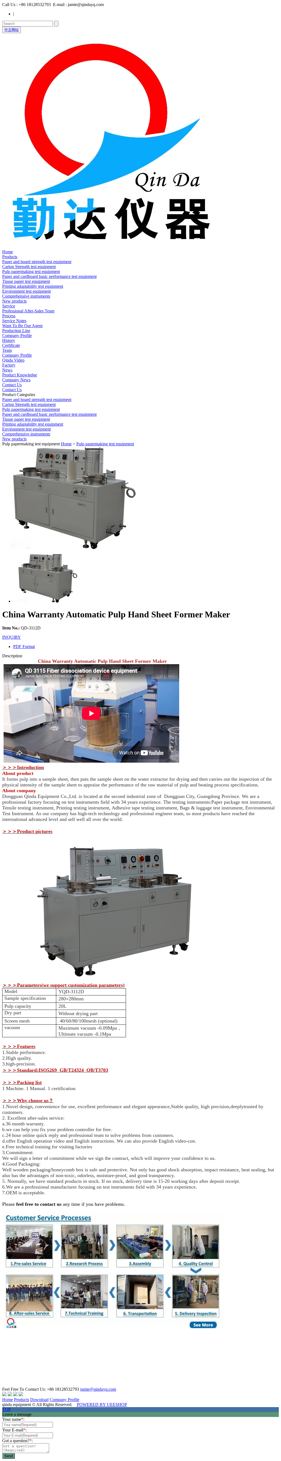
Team (7, 350)
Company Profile (17, 335)
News (7, 370)
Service (8, 306)
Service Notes (14, 320)
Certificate (11, 345)
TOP (6, 1409)
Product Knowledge (19, 375)
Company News (16, 379)
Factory (8, 365)
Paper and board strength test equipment (36, 261)
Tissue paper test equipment (26, 281)
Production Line (16, 330)
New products (14, 301)
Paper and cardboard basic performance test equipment (49, 276)
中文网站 (11, 30)
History (8, 340)
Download (39, 1399)
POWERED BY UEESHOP (102, 1404)
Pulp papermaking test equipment (31, 271)
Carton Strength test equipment (29, 266)
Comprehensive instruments (26, 296)
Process (8, 315)
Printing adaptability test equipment (32, 286)
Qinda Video (13, 360)
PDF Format (24, 646)
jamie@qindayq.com (98, 1389)
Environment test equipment (26, 291)
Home (7, 251)
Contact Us (12, 384)
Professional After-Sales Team (28, 311)
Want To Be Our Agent (22, 325)
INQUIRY (11, 637)
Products (9, 256)
